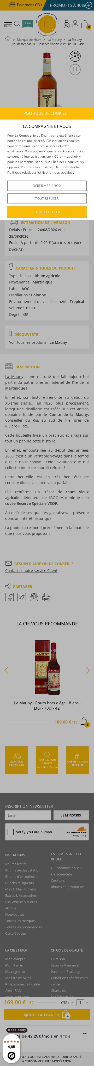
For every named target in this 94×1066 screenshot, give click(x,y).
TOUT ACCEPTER (47, 212)
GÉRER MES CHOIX (47, 185)
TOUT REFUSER (46, 198)
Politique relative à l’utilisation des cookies (39, 172)
